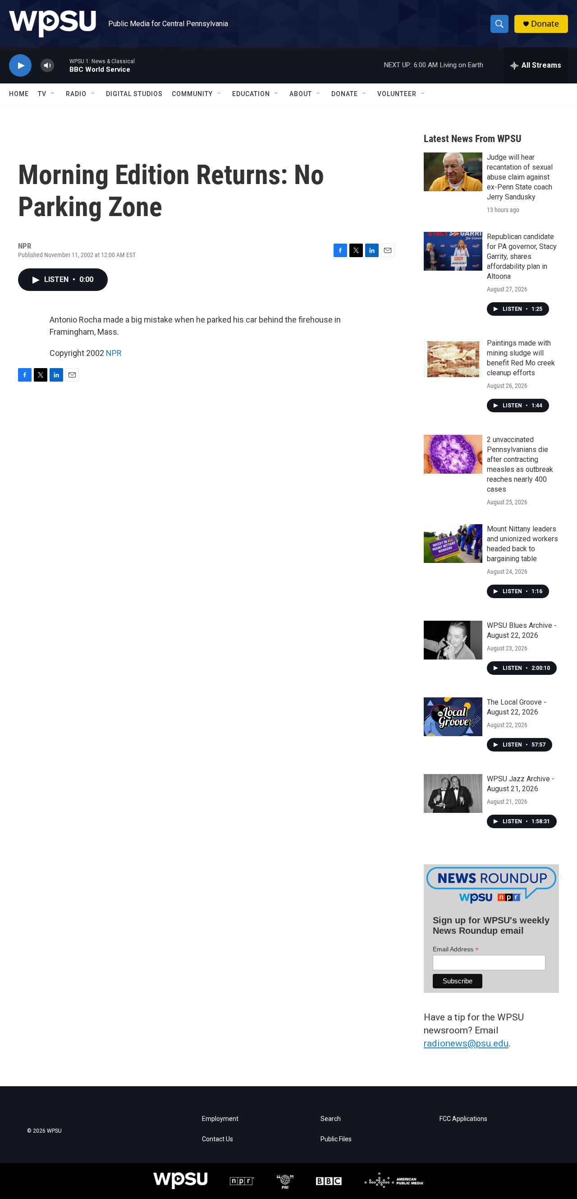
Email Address (456, 949)
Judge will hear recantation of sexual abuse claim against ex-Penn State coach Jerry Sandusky (520, 177)
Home (19, 93)
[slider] (61, 65)
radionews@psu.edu (466, 1043)
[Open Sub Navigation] (53, 93)
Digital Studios (134, 93)
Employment (220, 1119)
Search (331, 1119)
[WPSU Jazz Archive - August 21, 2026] (453, 793)
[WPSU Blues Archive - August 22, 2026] (453, 640)
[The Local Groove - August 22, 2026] (453, 716)
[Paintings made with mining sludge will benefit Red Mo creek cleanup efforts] (453, 357)
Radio (76, 93)
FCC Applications (463, 1119)
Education (251, 93)
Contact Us (217, 1139)
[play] (20, 65)
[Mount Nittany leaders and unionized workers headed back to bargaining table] (453, 543)
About (300, 93)
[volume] (47, 65)
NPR (114, 353)
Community (192, 93)
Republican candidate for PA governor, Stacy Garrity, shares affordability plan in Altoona (522, 256)
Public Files (336, 1139)
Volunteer (397, 93)
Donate (545, 23)
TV (42, 93)
